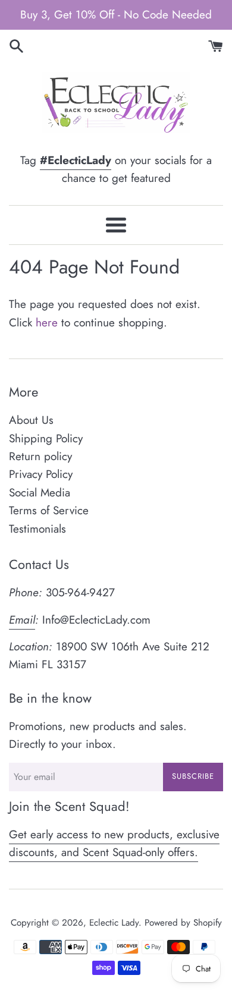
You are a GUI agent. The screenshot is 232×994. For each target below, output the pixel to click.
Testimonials (37, 529)
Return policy (40, 456)
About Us (31, 420)
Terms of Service (49, 510)
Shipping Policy (46, 438)
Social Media (39, 493)
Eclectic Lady (114, 922)
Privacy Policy (41, 474)
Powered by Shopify (183, 922)
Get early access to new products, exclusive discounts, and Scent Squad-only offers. (114, 843)
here (47, 322)
